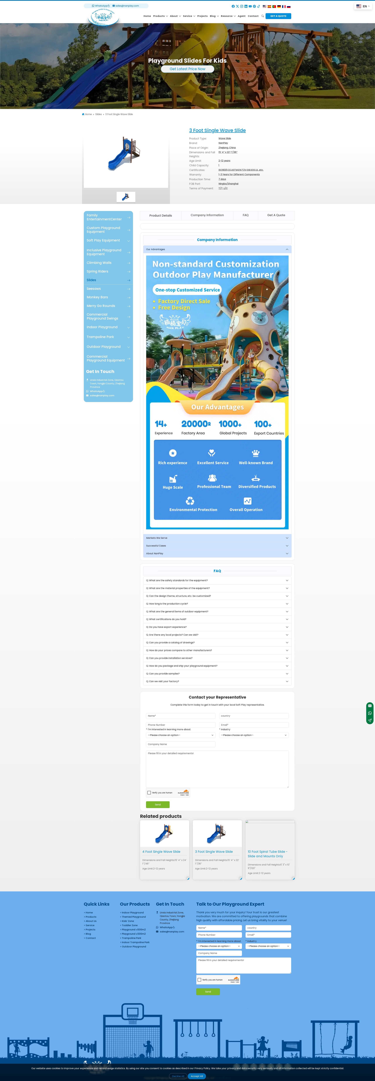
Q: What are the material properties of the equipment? (178, 588)
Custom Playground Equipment (103, 229)
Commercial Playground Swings (102, 316)
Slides (91, 280)
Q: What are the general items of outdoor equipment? (177, 611)
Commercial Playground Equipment (106, 358)
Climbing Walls (99, 262)
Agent (242, 16)
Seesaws (94, 288)
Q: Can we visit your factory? (162, 681)
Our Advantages (155, 249)
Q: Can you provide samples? (163, 673)
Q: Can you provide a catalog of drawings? (170, 642)
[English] (264, 6)
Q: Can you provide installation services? (169, 658)
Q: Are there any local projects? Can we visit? (172, 634)
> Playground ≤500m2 (133, 929)
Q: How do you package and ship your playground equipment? (181, 666)
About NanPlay (154, 553)
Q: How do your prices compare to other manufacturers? (179, 650)
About (174, 16)
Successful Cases (156, 545)
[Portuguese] (274, 6)
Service (187, 16)
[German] (279, 6)
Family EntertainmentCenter (104, 217)
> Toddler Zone (129, 925)
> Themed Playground (133, 917)
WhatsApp (101, 5)
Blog (213, 16)
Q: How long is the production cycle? (167, 603)
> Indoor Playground (132, 912)
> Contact (90, 938)
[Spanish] (269, 6)
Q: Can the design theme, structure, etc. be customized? (178, 596)
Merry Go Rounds (101, 305)
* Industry (224, 729)
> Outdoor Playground (133, 946)
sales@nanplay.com (127, 5)
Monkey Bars (97, 297)
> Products (90, 917)
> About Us (90, 921)
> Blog (87, 934)
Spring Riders (97, 271)
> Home (88, 912)
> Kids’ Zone (127, 921)
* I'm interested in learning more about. (168, 729)
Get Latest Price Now (187, 68)
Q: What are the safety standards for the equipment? (177, 580)
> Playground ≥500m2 (133, 934)
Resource (226, 16)
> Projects (89, 929)
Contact (253, 16)
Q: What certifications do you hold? (166, 619)
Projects (202, 16)
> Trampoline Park (130, 938)
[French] (284, 6)
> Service (89, 925)
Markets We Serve (156, 538)
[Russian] (288, 6)
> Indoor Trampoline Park (135, 942)
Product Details (160, 215)
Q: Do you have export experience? (166, 627)
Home (147, 16)
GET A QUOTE (278, 16)
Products (159, 16)
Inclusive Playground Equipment (104, 252)
